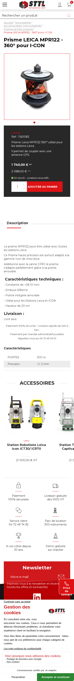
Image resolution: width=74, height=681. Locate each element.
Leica (15, 133)
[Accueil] (32, 4)
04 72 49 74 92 (18, 524)
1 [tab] (34, 122)
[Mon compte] (60, 5)
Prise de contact (66, 589)
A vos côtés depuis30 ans (18, 547)
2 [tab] (37, 122)
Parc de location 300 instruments (55, 522)
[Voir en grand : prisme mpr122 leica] (37, 86)
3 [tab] (40, 122)
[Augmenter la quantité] (23, 185)
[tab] (17, 225)
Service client (18, 521)
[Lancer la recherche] (69, 15)
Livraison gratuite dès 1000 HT (55, 497)
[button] (4, 5)
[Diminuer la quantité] (23, 188)
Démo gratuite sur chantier (55, 547)
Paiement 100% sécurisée (18, 497)
